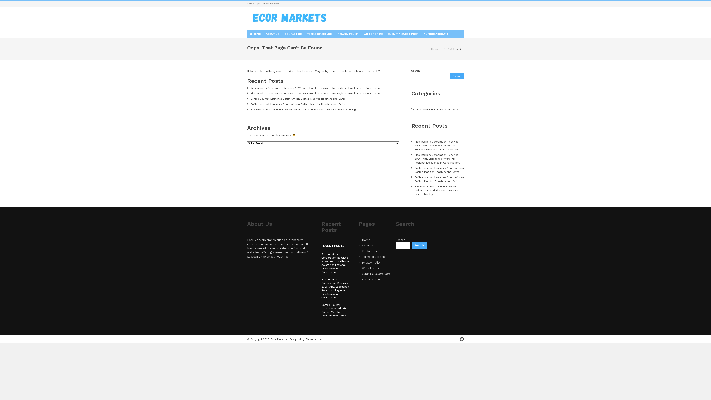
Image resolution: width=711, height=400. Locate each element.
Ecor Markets (278, 339)
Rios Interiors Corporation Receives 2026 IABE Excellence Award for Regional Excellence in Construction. (316, 87)
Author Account (436, 33)
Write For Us (373, 33)
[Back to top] (462, 339)
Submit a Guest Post (403, 33)
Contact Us (293, 33)
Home (256, 33)
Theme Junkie (314, 339)
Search (415, 70)
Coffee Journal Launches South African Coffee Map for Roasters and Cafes (298, 98)
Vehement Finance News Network (437, 109)
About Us (272, 33)
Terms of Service (320, 33)
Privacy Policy (348, 33)
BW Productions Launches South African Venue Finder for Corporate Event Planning (303, 109)
